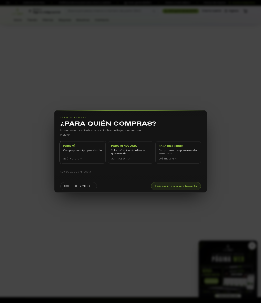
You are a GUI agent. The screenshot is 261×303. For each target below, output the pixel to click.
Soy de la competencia (75, 171)
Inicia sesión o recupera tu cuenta (176, 186)
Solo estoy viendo (78, 186)
